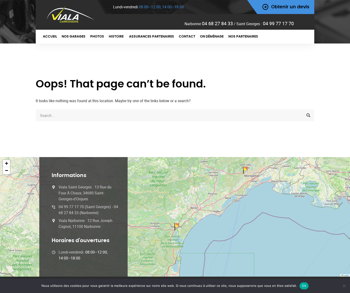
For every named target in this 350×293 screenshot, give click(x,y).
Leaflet (346, 275)
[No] (344, 285)
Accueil (50, 36)
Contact (187, 36)
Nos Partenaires (243, 36)
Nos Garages (73, 36)
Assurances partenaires (151, 36)
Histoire (116, 36)
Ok (304, 286)
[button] (6, 163)
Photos (97, 36)
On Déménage (212, 36)
